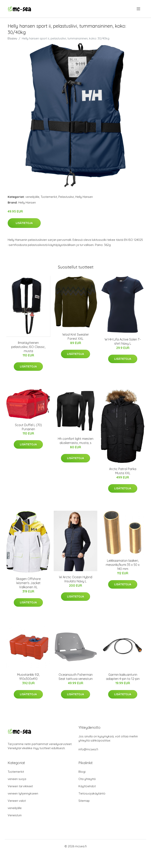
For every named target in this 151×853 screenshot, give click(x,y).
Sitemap (84, 801)
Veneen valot (17, 801)
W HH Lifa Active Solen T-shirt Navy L (123, 341)
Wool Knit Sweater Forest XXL (75, 336)
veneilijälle (32, 197)
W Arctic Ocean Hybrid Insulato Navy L (75, 579)
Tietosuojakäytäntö (91, 793)
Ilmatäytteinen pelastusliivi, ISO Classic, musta (28, 347)
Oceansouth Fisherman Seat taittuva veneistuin (76, 677)
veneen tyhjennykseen (23, 793)
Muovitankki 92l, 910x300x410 (28, 677)
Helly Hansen (84, 197)
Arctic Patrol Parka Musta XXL (122, 471)
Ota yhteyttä (87, 779)
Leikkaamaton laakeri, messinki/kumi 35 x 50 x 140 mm (123, 565)
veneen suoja (17, 779)
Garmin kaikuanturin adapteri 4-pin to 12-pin (123, 677)
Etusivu (12, 38)
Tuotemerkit (49, 197)
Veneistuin (15, 815)
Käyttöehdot (87, 786)
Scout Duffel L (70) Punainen (28, 427)
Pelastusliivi (66, 197)
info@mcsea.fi (88, 749)
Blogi (82, 772)
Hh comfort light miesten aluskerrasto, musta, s (75, 441)
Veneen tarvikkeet (20, 786)
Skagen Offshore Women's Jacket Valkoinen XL (28, 583)
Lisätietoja (24, 223)
